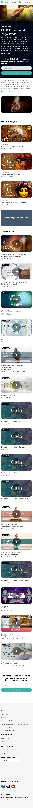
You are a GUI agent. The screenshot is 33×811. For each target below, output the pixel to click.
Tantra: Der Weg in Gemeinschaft (14, 202)
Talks (3, 372)
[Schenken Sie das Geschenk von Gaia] (20, 2)
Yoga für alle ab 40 (7, 662)
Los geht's (16, 73)
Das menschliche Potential (11, 312)
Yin (2, 528)
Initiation (4, 338)
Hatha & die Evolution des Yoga (13, 146)
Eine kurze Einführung (9, 554)
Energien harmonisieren (10, 636)
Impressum (4, 753)
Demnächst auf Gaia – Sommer (13, 447)
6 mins (13, 528)
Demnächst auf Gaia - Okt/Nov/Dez (15, 580)
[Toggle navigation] (2, 2)
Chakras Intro (6, 369)
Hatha (3, 556)
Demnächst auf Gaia (9, 473)
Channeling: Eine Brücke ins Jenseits (13, 254)
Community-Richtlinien (8, 721)
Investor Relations (7, 750)
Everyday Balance (7, 634)
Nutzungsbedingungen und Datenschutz (14, 724)
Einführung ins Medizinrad (11, 284)
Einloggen (27, 2)
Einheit (4, 339)
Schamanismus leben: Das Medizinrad (14, 282)
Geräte (3, 718)
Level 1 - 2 (10, 372)
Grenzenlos (5, 310)
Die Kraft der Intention (10, 395)
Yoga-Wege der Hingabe (10, 174)
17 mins (24, 638)
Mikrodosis (4, 606)
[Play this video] (16, 244)
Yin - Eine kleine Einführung (12, 526)
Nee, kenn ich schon (9, 663)
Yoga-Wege (6, 26)
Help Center (5, 738)
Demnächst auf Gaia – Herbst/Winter (15, 498)
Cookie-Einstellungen (8, 730)
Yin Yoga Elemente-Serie (9, 525)
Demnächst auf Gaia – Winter (12, 421)
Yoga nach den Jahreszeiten (11, 552)
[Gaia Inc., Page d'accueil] (6, 2)
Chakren (4, 608)
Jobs (2, 742)
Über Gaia (4, 714)
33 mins (24, 666)
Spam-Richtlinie (6, 727)
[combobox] (11, 760)
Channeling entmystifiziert (11, 256)
